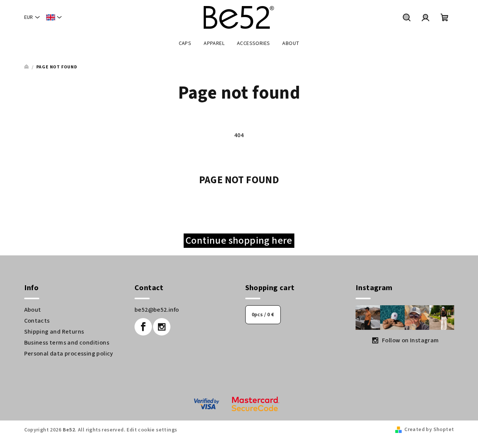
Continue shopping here (239, 240)
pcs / (263, 314)
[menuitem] (185, 43)
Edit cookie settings (152, 430)
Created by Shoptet (429, 429)
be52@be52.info (157, 310)
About (32, 310)
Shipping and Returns (54, 332)
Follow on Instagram (410, 340)
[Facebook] (143, 326)
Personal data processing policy (68, 353)
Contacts (37, 321)
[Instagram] (161, 326)
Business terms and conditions (67, 343)
